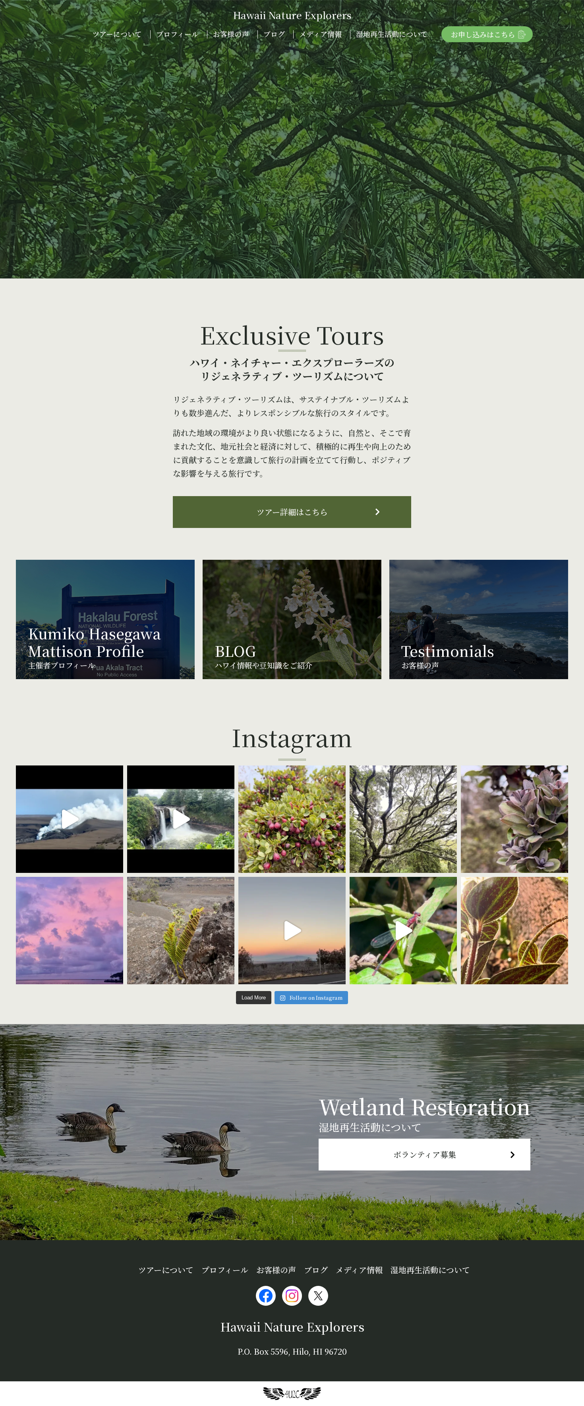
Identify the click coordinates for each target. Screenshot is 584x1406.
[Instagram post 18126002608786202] (514, 819)
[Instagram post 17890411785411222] (403, 930)
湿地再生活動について (391, 34)
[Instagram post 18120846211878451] (69, 930)
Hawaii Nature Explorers (292, 15)
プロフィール (177, 34)
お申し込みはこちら (483, 34)
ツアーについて (117, 34)
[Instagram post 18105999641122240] (180, 930)
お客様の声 (231, 34)
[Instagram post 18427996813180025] (292, 930)
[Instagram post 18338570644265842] (514, 930)
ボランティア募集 (424, 1154)
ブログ (274, 34)
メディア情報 (320, 34)
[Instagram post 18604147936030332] (403, 819)
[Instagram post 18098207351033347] (69, 819)
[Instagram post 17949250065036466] (292, 819)
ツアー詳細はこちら (292, 512)
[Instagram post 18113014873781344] (180, 819)
